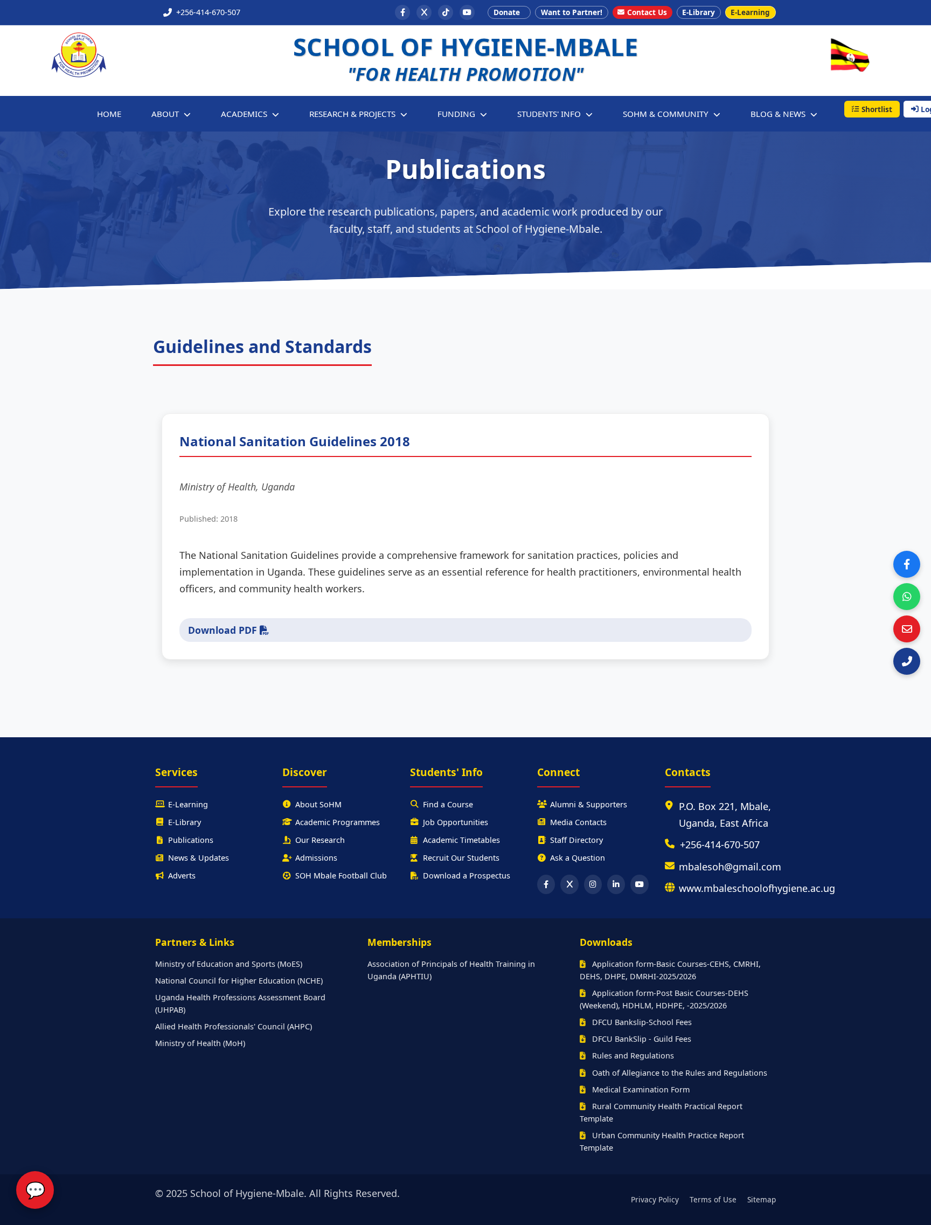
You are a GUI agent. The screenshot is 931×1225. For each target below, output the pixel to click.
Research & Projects (353, 113)
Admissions (316, 858)
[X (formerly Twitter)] (424, 12)
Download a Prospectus (466, 875)
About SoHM (318, 804)
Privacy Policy (655, 1199)
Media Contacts (578, 822)
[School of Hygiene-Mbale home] (78, 55)
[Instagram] (593, 884)
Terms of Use (713, 1199)
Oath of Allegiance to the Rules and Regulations (678, 1073)
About (166, 113)
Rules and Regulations (632, 1055)
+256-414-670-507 (720, 844)
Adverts (182, 875)
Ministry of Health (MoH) (200, 1043)
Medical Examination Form (640, 1089)
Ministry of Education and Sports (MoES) (228, 964)
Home (109, 113)
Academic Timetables (461, 840)
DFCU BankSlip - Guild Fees (640, 1039)
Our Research (320, 840)
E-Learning (750, 12)
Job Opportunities (455, 822)
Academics (245, 113)
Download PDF (224, 630)
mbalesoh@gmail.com (730, 866)
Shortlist (876, 109)
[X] (569, 884)
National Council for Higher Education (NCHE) (239, 980)
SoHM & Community (667, 113)
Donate (507, 12)
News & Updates (198, 858)
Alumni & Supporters (588, 804)
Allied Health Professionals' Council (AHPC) (233, 1026)
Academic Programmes (337, 822)
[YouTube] (467, 12)
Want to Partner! (571, 12)
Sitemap (761, 1199)
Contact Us (647, 12)
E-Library (698, 12)
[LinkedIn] (616, 884)
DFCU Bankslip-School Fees (641, 1022)
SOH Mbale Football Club (341, 875)
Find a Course (448, 804)
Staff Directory (576, 840)
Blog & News (779, 113)
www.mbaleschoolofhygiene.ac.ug (757, 888)
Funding (457, 113)
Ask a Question (577, 858)
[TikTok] (445, 12)
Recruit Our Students (461, 858)
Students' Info (550, 113)
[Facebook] (402, 12)
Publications (190, 840)
